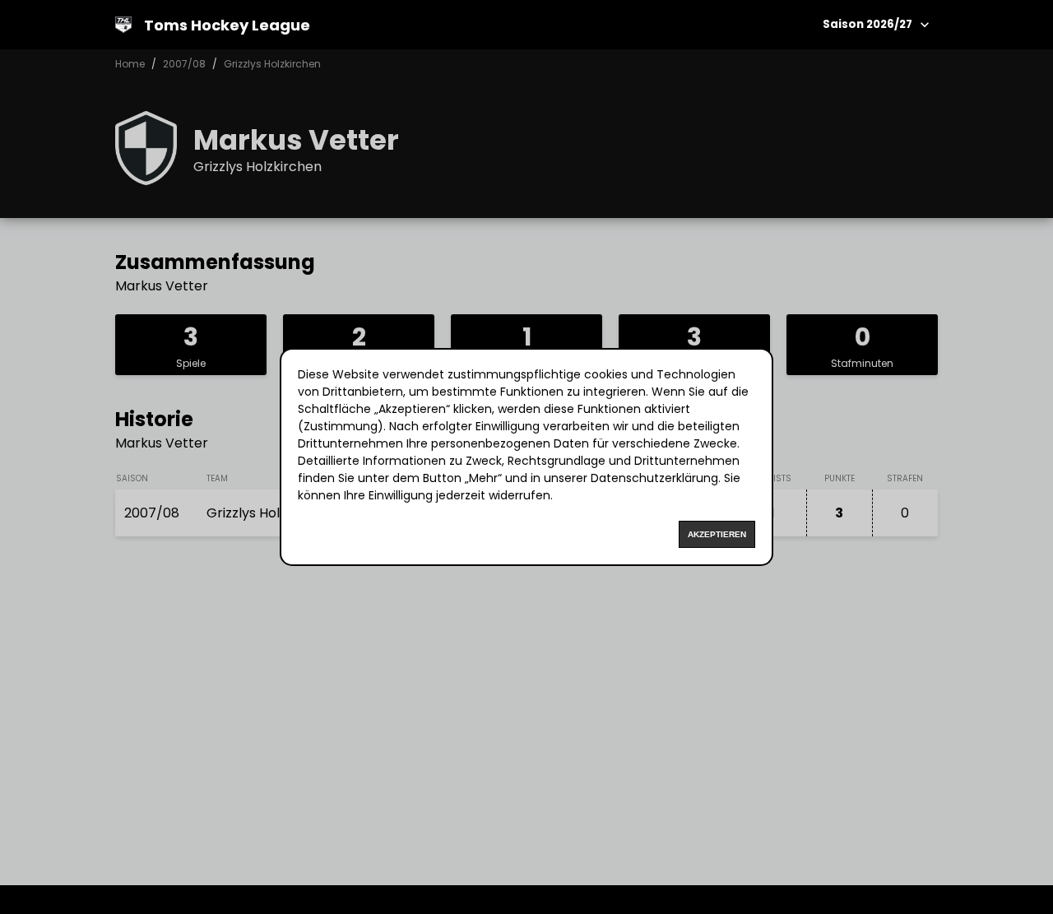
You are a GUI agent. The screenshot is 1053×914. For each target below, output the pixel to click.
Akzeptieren (717, 534)
